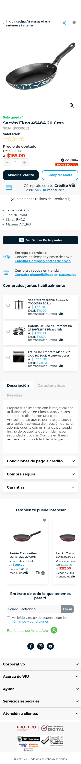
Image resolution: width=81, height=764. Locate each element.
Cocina (21, 21)
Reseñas (14, 395)
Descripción (18, 385)
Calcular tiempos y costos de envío (43, 261)
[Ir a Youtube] (50, 646)
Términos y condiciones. (30, 621)
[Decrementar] (7, 162)
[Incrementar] (25, 162)
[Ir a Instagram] (40, 646)
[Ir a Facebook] (30, 646)
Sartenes (27, 25)
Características (51, 385)
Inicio (10, 21)
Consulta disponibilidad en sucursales (45, 275)
